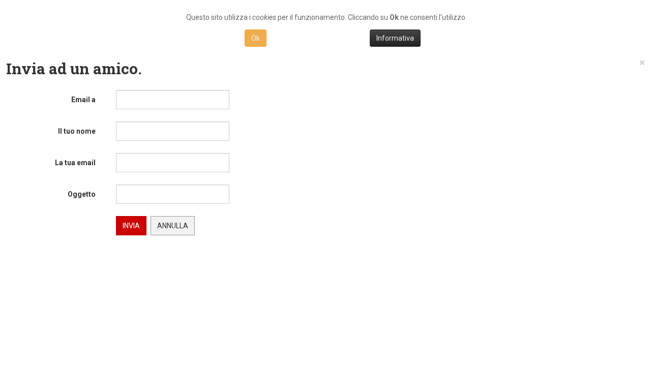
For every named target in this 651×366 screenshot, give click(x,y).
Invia (131, 226)
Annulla (172, 226)
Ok (255, 38)
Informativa (395, 38)
